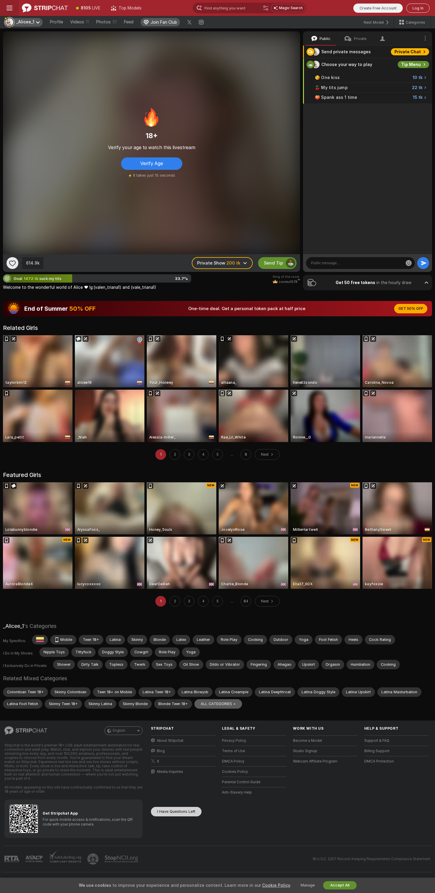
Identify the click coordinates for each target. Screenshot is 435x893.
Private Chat (407, 51)
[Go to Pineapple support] (93, 859)
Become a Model (307, 741)
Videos (79, 22)
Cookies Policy (235, 772)
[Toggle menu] (9, 8)
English (119, 730)
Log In (418, 8)
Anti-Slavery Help (237, 792)
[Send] (423, 263)
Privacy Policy (234, 741)
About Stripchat (170, 741)
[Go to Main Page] (45, 8)
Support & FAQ (376, 741)
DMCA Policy (233, 761)
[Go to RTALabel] (12, 859)
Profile (56, 22)
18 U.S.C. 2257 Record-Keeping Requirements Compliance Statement (371, 859)
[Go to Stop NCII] (121, 859)
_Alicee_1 (13, 626)
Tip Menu (411, 64)
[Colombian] (40, 639)
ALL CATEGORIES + (218, 704)
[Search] (266, 8)
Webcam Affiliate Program (315, 761)
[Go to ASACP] (34, 859)
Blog (161, 751)
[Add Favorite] (12, 263)
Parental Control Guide (241, 782)
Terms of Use (233, 751)
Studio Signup (305, 751)
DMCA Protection (379, 761)
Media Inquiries (170, 772)
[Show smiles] (408, 263)
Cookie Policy (276, 885)
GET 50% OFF (410, 309)
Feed (128, 22)
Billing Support (376, 751)
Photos (106, 22)
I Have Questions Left (176, 811)
